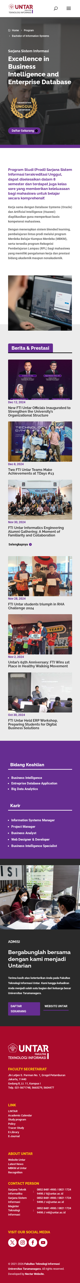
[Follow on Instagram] (22, 1242)
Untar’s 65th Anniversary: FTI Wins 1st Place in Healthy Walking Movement (39, 664)
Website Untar (16, 1159)
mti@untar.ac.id (55, 1212)
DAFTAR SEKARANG (18, 1008)
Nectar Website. (35, 1274)
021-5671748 (23, 1087)
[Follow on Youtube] (43, 1242)
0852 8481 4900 (46, 1189)
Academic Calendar (20, 1115)
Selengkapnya (18, 544)
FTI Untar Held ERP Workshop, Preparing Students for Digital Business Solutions (33, 724)
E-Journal (14, 1136)
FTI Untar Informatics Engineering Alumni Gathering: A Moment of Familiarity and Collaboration (36, 531)
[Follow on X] (12, 1242)
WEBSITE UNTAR (56, 1006)
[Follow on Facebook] (33, 1242)
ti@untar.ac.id (54, 1193)
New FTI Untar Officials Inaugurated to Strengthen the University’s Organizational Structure (39, 411)
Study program (17, 1119)
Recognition (15, 1172)
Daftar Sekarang (23, 130)
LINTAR (12, 1111)
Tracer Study (16, 1127)
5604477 (49, 1087)
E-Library (13, 1132)
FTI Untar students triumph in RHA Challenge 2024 (36, 606)
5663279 (37, 1087)
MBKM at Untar (17, 1168)
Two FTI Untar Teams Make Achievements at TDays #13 (31, 472)
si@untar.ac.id (55, 1202)
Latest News (15, 1164)
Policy (11, 1123)
